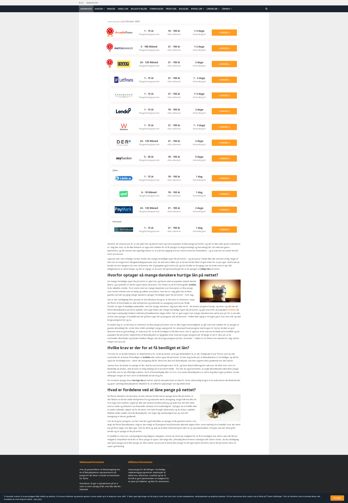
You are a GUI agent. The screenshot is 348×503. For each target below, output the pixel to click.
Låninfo (226, 8)
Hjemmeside (86, 8)
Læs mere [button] (38, 499)
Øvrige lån (196, 8)
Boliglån (183, 8)
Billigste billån (139, 8)
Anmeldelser (92, 2)
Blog (81, 2)
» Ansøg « (224, 32)
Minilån (111, 8)
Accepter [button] (337, 498)
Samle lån (123, 8)
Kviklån (99, 8)
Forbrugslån (156, 8)
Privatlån (171, 8)
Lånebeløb (212, 8)
